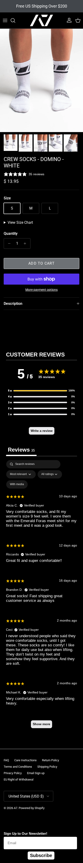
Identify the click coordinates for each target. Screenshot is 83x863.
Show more (41, 724)
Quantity (11, 233)
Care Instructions (25, 760)
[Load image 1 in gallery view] (41, 80)
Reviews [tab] (21, 450)
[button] (41, 390)
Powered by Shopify (31, 808)
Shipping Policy (47, 766)
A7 (15, 808)
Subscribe (41, 855)
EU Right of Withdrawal (18, 779)
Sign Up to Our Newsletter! (25, 833)
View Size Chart (20, 222)
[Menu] (5, 20)
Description (13, 303)
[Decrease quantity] (8, 243)
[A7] (41, 20)
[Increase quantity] (26, 243)
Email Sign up (35, 773)
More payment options (41, 289)
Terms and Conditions (18, 766)
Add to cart (41, 263)
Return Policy (50, 760)
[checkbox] (17, 484)
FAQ (6, 760)
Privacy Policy (13, 773)
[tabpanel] (41, 596)
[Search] (15, 20)
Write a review (42, 431)
